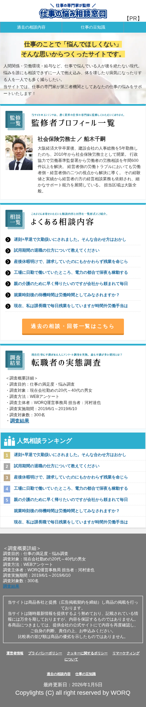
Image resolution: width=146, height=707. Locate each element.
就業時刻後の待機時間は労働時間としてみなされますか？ (67, 294)
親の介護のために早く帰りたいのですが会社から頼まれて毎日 (71, 283)
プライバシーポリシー (45, 653)
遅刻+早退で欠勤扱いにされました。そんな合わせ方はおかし (70, 239)
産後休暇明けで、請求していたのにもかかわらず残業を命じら (71, 261)
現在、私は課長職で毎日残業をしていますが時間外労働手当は (71, 305)
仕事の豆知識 (93, 27)
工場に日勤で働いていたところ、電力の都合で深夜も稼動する (71, 272)
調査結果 (19, 420)
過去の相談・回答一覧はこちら (73, 326)
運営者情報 (14, 653)
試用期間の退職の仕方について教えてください (56, 250)
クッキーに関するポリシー (87, 653)
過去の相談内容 (31, 27)
